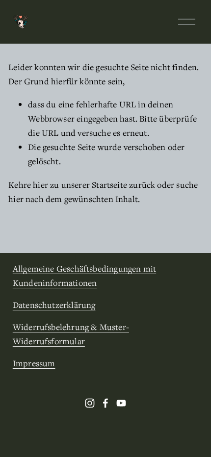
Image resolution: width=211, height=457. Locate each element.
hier (40, 184)
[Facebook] (105, 403)
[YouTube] (121, 403)
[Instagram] (90, 403)
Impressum (34, 363)
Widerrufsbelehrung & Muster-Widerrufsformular (71, 334)
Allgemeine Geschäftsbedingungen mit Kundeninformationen (84, 275)
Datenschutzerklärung (54, 304)
